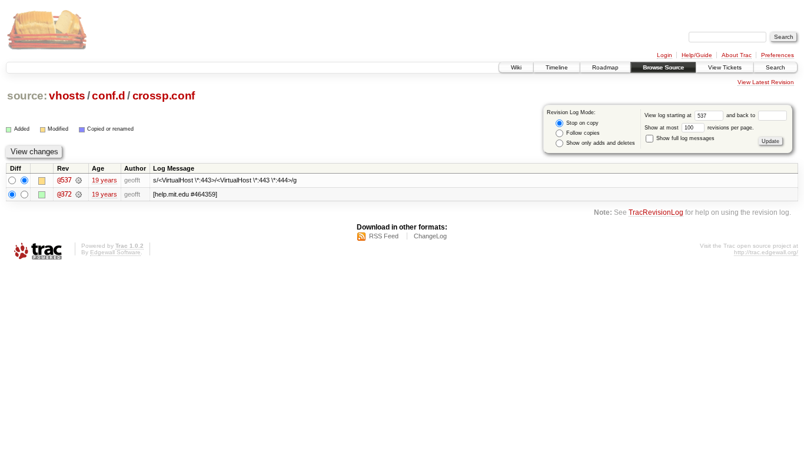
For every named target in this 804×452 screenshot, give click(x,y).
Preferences (777, 55)
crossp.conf (163, 95)
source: (27, 95)
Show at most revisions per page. (699, 128)
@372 (64, 194)
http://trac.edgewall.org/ (766, 252)
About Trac (737, 55)
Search (775, 67)
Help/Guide (697, 55)
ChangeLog (430, 236)
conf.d (108, 95)
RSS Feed (383, 236)
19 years (104, 180)
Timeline (557, 67)
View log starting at (668, 115)
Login (664, 55)
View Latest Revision (765, 82)
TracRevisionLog (656, 212)
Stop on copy (581, 123)
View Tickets (725, 67)
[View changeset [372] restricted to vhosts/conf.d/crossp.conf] (78, 194)
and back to (741, 115)
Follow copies (582, 133)
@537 (64, 180)
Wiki (516, 67)
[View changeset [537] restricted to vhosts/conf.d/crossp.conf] (78, 180)
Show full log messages (685, 138)
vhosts (67, 95)
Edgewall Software (115, 252)
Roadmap (605, 67)
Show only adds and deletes (599, 143)
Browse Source (663, 67)
